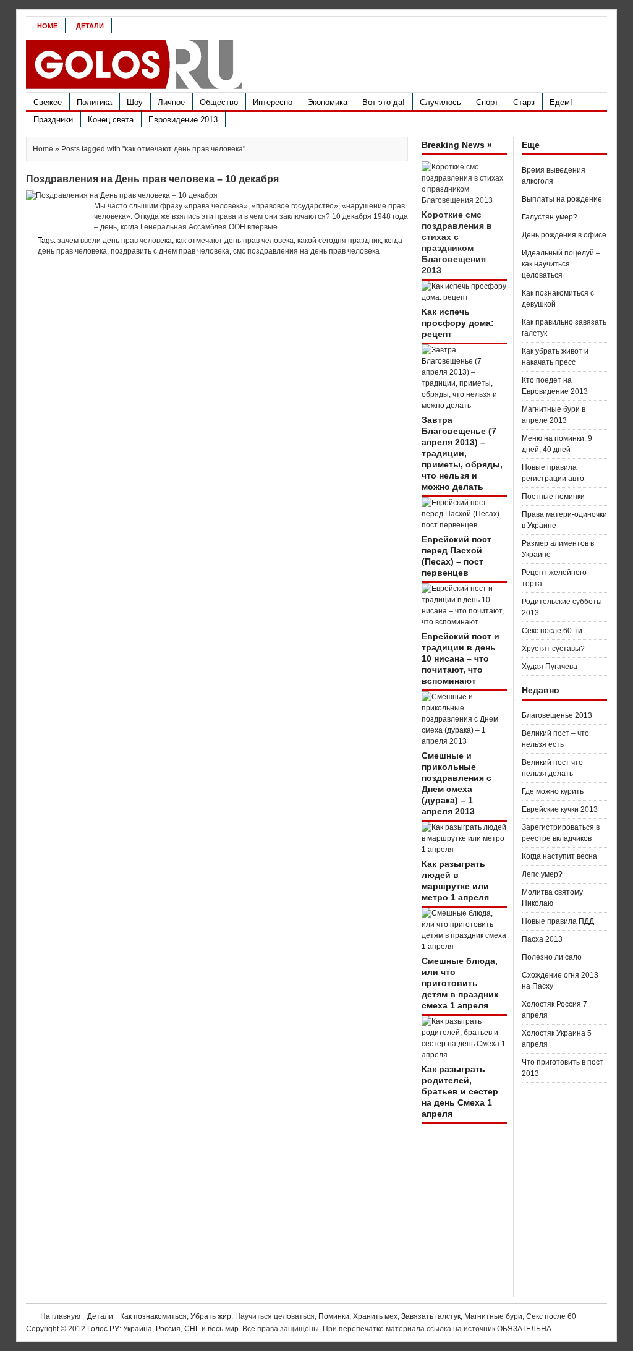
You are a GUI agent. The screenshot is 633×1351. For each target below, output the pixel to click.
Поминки (333, 1316)
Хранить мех (375, 1316)
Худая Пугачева (549, 666)
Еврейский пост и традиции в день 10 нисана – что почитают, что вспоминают (460, 658)
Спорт (487, 102)
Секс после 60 (551, 1316)
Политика (94, 102)
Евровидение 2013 (183, 119)
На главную (60, 1316)
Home (47, 26)
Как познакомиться (153, 1316)
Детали (90, 26)
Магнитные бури (493, 1316)
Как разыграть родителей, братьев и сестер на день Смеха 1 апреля (460, 1091)
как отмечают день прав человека (235, 240)
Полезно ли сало (552, 957)
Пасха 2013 (542, 939)
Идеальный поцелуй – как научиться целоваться (561, 264)
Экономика (327, 102)
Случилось (440, 102)
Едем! (561, 102)
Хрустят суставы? (553, 648)
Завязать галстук (431, 1316)
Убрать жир (210, 1316)
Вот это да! (383, 102)
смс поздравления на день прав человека (306, 251)
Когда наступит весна (559, 856)
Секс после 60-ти (552, 630)
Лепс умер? (542, 874)
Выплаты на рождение (562, 199)
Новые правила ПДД (558, 921)
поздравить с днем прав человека (170, 251)
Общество (219, 102)
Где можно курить (553, 791)
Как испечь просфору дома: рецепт (458, 323)
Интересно (272, 102)
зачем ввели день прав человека (114, 240)
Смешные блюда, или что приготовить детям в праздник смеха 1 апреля (460, 983)
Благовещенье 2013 (557, 715)
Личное (171, 102)
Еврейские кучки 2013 (560, 809)
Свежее (47, 102)
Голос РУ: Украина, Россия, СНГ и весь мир (163, 1328)
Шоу (135, 102)
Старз (524, 102)
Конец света (111, 119)
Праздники (53, 119)
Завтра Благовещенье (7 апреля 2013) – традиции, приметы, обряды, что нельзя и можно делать (462, 453)
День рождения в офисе (564, 235)
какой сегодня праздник (339, 240)
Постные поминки (553, 496)
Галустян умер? (549, 217)
